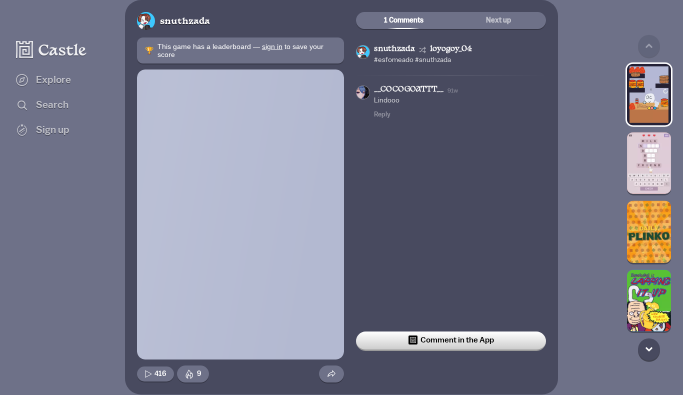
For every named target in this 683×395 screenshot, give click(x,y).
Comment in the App (457, 340)
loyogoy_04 (451, 49)
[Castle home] (51, 49)
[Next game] (649, 349)
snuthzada (185, 22)
